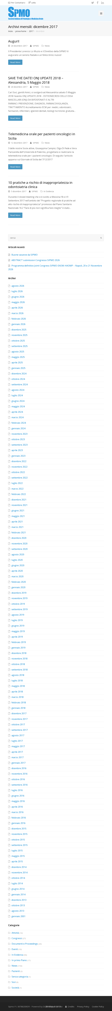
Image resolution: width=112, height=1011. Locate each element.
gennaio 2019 (18, 647)
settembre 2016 (19, 784)
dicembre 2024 (18, 373)
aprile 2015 (17, 861)
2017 (31, 31)
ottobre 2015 (18, 839)
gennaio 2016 (18, 823)
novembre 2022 (19, 466)
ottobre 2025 (18, 340)
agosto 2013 (17, 910)
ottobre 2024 (18, 379)
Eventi (15, 949)
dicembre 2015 (18, 828)
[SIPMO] (25, 13)
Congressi (17, 938)
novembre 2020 (19, 543)
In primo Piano (19, 960)
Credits (71, 1006)
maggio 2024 (18, 406)
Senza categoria (20, 976)
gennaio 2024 (18, 428)
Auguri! (13, 41)
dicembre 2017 (18, 713)
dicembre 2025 (18, 329)
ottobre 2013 (18, 905)
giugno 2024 (17, 400)
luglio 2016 (17, 790)
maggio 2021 (18, 516)
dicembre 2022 (18, 461)
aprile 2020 (17, 570)
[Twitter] (92, 2)
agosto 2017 (17, 735)
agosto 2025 (17, 351)
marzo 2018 (17, 697)
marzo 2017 (17, 757)
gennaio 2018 (18, 707)
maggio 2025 (18, 357)
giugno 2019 (17, 625)
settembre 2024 (19, 384)
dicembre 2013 (18, 899)
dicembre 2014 (18, 867)
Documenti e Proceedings (25, 943)
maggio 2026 (18, 302)
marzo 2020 (17, 576)
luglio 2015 (17, 850)
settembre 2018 (19, 669)
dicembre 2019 (18, 592)
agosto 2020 (17, 554)
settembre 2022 (19, 477)
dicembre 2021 (18, 499)
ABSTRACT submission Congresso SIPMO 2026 (35, 260)
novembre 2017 (19, 719)
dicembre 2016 (18, 768)
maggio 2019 (18, 631)
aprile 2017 (17, 751)
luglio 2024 (17, 395)
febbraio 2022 (18, 494)
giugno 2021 (17, 510)
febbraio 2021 (18, 532)
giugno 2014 (17, 888)
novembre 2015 (19, 834)
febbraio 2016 (18, 817)
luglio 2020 (17, 559)
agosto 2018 (17, 675)
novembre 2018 (19, 658)
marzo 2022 (17, 488)
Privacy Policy (83, 1006)
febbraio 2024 (18, 422)
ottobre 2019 (18, 603)
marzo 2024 (17, 417)
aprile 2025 (17, 362)
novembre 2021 (19, 505)
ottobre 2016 (18, 779)
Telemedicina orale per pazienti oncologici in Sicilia (41, 136)
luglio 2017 (17, 740)
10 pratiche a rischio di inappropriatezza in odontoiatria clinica (40, 184)
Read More (15, 62)
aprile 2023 (17, 450)
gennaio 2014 (18, 894)
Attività (15, 932)
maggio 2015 (18, 856)
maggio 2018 (18, 686)
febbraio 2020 (18, 581)
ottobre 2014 (18, 877)
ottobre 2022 (18, 472)
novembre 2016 (19, 773)
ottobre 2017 (18, 724)
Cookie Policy (98, 1006)
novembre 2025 (19, 335)
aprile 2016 (17, 806)
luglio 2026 (17, 291)
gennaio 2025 (18, 368)
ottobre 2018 (18, 664)
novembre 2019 (19, 598)
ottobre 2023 (18, 439)
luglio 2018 (17, 680)
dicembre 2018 (18, 653)
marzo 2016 (17, 812)
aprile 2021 (17, 521)
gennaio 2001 (18, 916)
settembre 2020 (19, 549)
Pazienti (16, 971)
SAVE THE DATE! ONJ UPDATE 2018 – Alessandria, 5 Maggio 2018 (35, 80)
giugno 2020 (17, 565)
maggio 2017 (18, 746)
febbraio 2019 (18, 642)
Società (15, 987)
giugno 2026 (17, 296)
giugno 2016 (17, 795)
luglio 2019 (17, 620)
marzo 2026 (17, 313)
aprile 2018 (17, 691)
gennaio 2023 (18, 455)
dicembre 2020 (18, 537)
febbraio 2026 (18, 318)
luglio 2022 (17, 483)
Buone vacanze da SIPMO (24, 254)
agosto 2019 (17, 614)
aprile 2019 (17, 636)
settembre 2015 (19, 845)
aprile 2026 (17, 307)
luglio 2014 (17, 883)
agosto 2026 (17, 285)
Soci (14, 982)
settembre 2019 (19, 609)
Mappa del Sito (55, 1006)
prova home (20, 31)
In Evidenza (49, 191)
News (47, 45)
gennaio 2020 (18, 587)
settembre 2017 (19, 729)
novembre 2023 (19, 433)
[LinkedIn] (102, 2)
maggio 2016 (18, 801)
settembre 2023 (19, 444)
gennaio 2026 (18, 324)
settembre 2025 (19, 346)
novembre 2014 (19, 872)
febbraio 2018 (18, 702)
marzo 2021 (17, 527)
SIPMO (36, 45)
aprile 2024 (17, 411)
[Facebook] (97, 2)
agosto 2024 (17, 389)
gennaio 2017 (18, 762)
